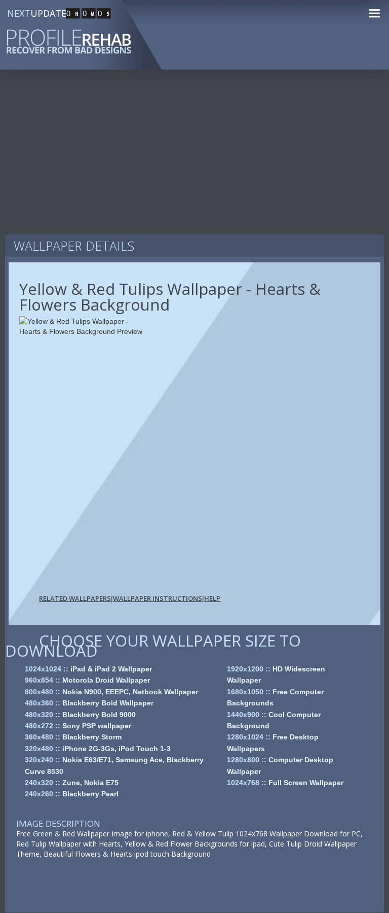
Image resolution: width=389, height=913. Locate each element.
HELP (212, 598)
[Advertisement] (194, 157)
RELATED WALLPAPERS (75, 598)
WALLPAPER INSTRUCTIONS (157, 598)
